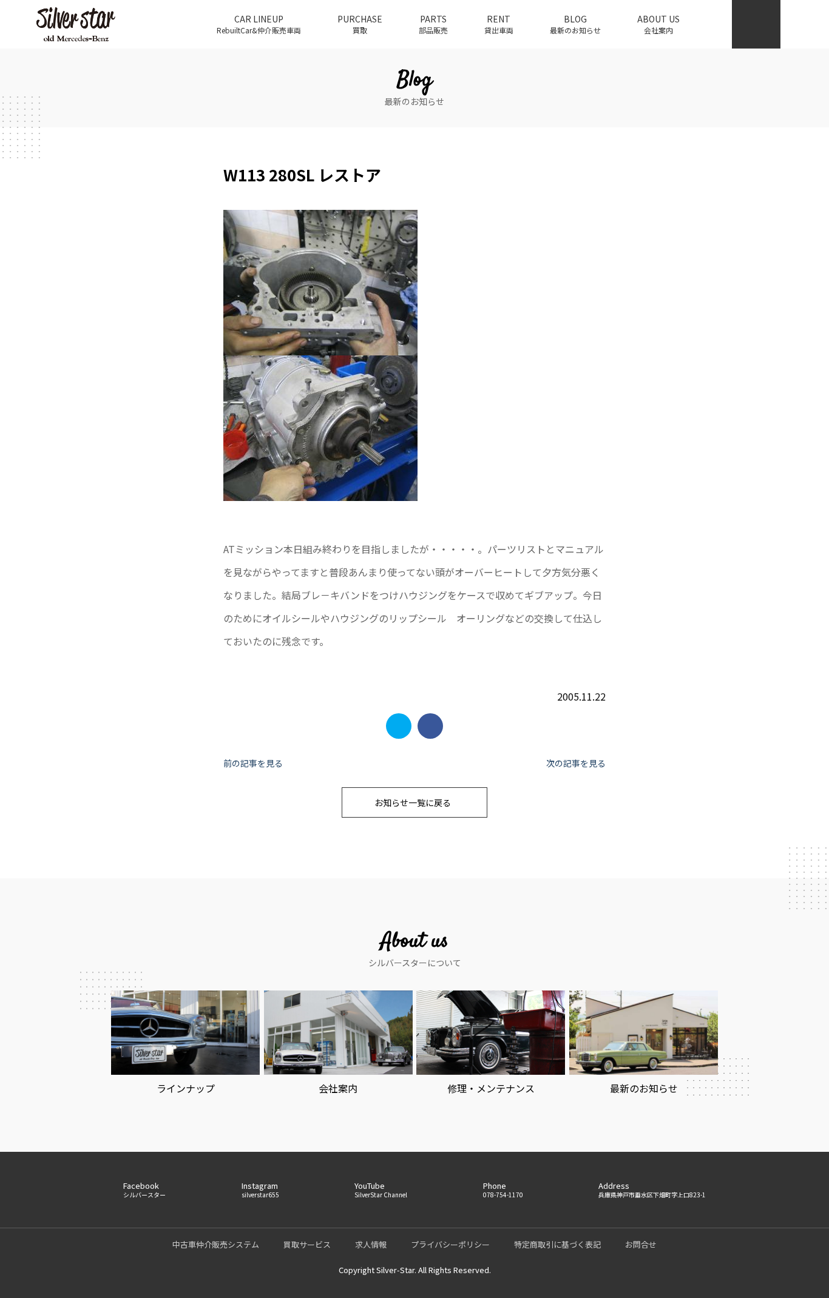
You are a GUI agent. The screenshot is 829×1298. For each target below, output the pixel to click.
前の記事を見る (253, 763)
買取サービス (307, 1244)
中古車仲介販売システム (215, 1244)
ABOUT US (658, 24)
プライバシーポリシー (450, 1244)
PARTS (433, 24)
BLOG (575, 24)
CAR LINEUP (259, 24)
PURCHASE (359, 24)
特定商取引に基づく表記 (557, 1244)
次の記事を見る (576, 763)
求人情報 (371, 1244)
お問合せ (641, 1244)
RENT (498, 24)
